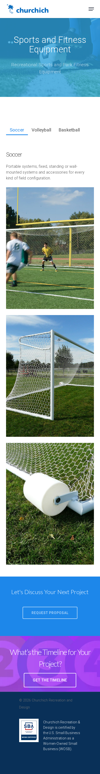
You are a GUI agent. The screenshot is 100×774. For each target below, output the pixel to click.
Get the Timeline (50, 680)
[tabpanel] (50, 358)
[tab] (17, 128)
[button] (91, 9)
